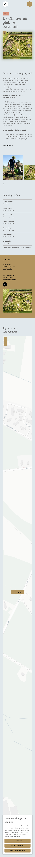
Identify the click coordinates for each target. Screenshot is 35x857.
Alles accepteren (17, 841)
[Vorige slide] (4, 184)
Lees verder (7, 145)
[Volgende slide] (7, 184)
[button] (17, 593)
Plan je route (7, 269)
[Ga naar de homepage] (5, 4)
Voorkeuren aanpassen (17, 850)
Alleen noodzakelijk (17, 845)
